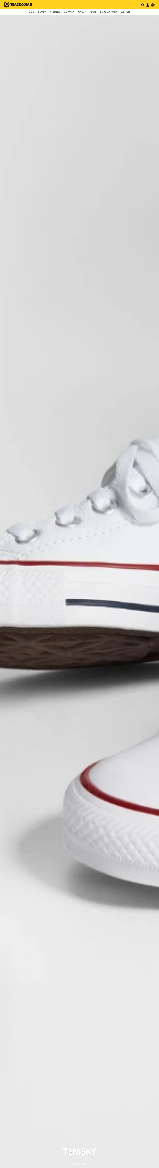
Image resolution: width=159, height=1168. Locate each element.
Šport (93, 12)
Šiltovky (82, 12)
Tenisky (79, 1151)
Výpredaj (125, 12)
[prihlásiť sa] (148, 5)
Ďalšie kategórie (108, 12)
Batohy (42, 12)
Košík (153, 5)
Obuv (31, 12)
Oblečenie (69, 12)
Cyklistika (55, 12)
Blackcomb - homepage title (20, 4)
